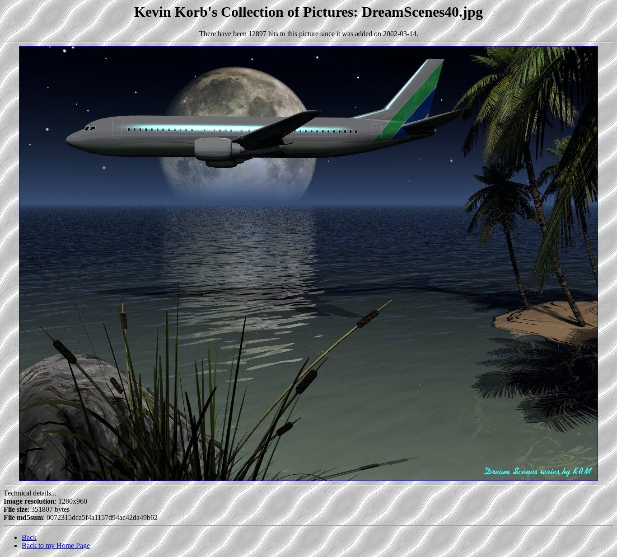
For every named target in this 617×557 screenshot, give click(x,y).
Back (29, 537)
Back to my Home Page (56, 545)
